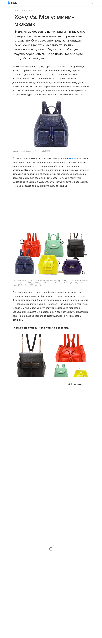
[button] (51, 124)
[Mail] (8, 3)
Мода (31, 11)
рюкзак (72, 158)
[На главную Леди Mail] (13, 3)
